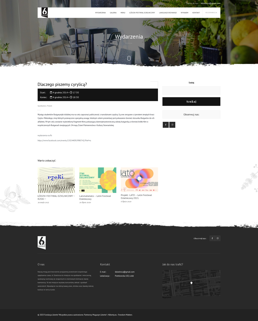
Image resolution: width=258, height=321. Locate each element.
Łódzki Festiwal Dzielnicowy (142, 12)
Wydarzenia (100, 12)
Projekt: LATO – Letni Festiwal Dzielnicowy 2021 (136, 196)
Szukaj (191, 82)
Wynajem (184, 12)
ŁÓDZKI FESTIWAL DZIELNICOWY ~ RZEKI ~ (56, 197)
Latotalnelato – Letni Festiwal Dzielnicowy (95, 197)
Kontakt (196, 12)
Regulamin (166, 297)
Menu (123, 12)
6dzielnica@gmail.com (203, 3)
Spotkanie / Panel (45, 106)
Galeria (113, 12)
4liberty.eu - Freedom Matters (120, 315)
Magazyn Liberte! (100, 315)
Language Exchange (168, 12)
